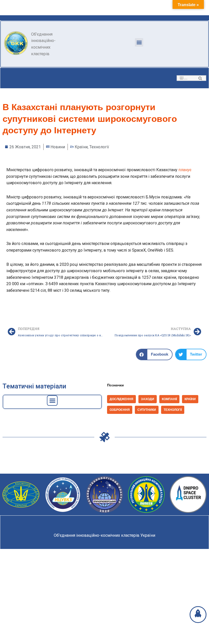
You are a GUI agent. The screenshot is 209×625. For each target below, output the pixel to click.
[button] (139, 42)
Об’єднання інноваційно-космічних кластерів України (104, 535)
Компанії (169, 399)
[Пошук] (200, 78)
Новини (57, 146)
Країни (81, 146)
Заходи (147, 399)
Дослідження (121, 399)
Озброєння (120, 410)
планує (184, 169)
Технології (99, 146)
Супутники (146, 410)
